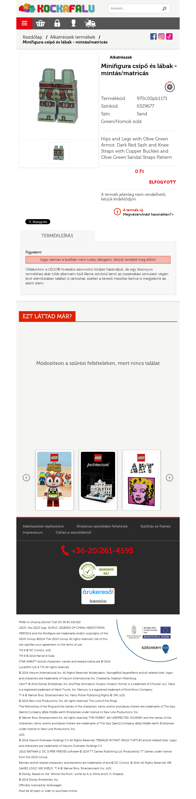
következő (169, 478)
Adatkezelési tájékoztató (43, 526)
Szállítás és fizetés (155, 526)
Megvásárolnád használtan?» (148, 212)
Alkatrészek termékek (72, 37)
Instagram (161, 36)
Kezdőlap (32, 37)
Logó (57, 9)
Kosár (40, 23)
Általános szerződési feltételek (102, 526)
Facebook (153, 36)
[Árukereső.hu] (98, 580)
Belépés (74, 23)
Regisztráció (57, 23)
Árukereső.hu (98, 600)
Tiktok (169, 36)
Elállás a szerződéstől (73, 533)
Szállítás (90, 23)
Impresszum (33, 533)
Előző (26, 478)
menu (24, 23)
